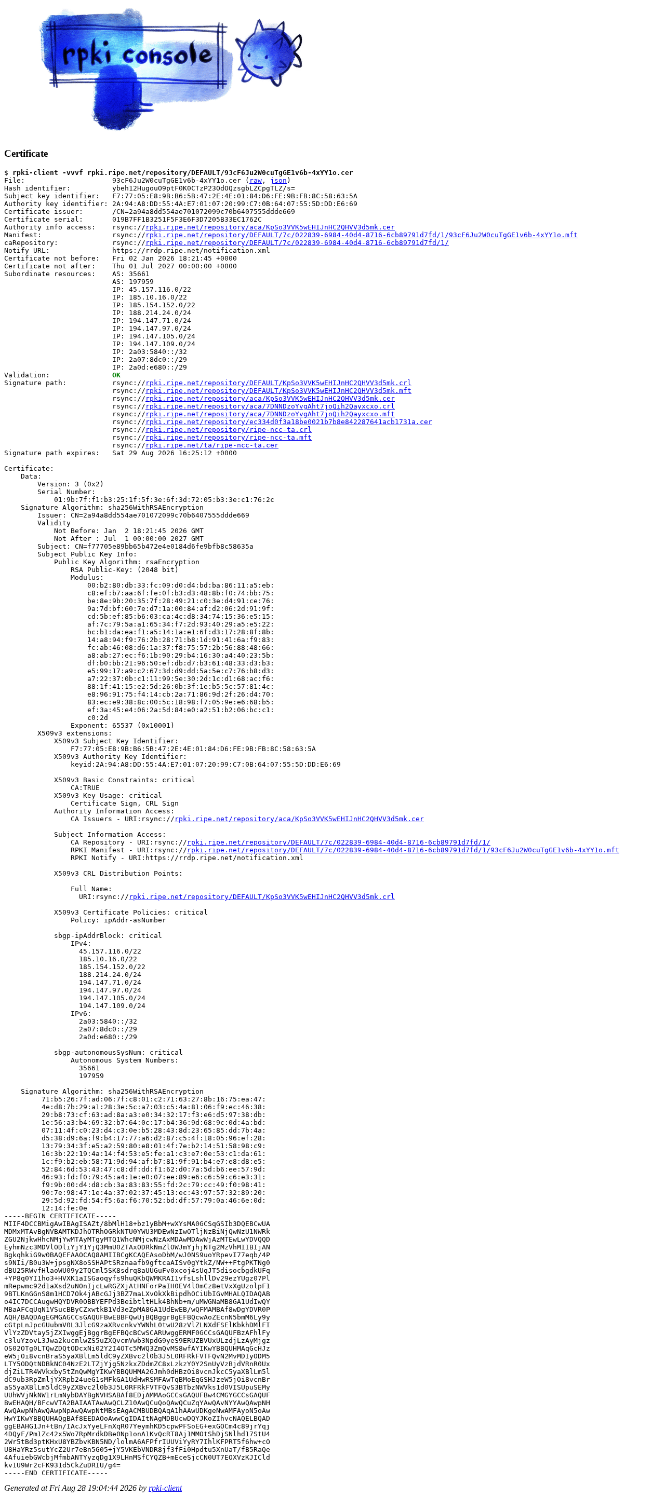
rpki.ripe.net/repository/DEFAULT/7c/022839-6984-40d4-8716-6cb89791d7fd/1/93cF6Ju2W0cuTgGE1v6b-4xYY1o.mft (361, 235)
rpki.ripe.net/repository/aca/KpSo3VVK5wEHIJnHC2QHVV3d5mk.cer (270, 227)
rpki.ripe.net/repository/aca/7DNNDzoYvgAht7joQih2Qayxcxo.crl (270, 406)
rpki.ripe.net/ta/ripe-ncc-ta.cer (211, 445)
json (278, 180)
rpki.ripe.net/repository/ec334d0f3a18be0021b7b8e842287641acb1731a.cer (288, 422)
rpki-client (165, 1488)
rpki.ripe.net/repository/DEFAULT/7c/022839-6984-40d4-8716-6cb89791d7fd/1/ (297, 243)
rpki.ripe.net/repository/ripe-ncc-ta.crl (228, 429)
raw (255, 180)
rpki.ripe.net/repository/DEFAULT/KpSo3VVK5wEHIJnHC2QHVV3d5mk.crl (278, 383)
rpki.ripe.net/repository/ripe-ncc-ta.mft (228, 437)
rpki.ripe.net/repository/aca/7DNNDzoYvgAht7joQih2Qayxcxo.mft (270, 414)
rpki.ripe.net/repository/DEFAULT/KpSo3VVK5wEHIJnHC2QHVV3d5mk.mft (278, 390)
